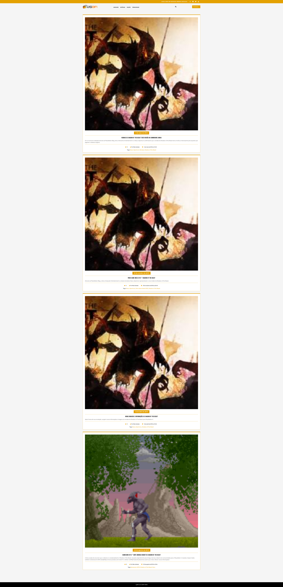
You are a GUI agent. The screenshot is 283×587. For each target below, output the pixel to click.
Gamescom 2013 (135, 567)
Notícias (122, 7)
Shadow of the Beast (150, 150)
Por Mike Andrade (135, 147)
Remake (142, 150)
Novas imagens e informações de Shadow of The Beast (141, 417)
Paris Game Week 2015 (142, 288)
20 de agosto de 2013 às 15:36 (150, 564)
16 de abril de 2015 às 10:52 (150, 424)
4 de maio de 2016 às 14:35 (150, 147)
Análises (116, 7)
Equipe (129, 7)
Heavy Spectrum (134, 150)
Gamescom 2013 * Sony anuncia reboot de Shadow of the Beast (141, 555)
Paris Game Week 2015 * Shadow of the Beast (141, 278)
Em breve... (196, 6)
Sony (153, 567)
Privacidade (135, 7)
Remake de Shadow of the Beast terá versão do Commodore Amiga (142, 138)
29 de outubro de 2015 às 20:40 (150, 285)
